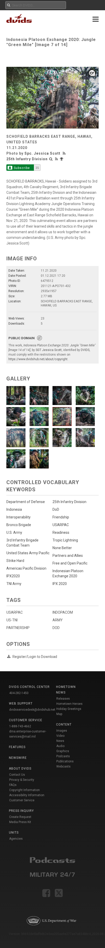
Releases (63, 698)
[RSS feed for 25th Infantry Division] (56, 159)
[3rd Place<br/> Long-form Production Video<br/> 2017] (62, 159)
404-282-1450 (19, 693)
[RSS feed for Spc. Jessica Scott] (65, 153)
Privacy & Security (21, 780)
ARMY (57, 620)
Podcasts (63, 756)
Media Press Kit (20, 822)
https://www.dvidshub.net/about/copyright (38, 359)
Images (61, 730)
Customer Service (21, 800)
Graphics (62, 751)
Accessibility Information (26, 795)
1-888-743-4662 (20, 726)
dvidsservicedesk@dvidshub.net (32, 709)
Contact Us (17, 774)
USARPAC (14, 612)
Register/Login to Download (34, 657)
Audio (60, 746)
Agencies (16, 838)
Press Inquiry (21, 811)
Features (17, 747)
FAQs (13, 785)
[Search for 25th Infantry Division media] (51, 159)
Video (60, 736)
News (60, 741)
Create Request (20, 817)
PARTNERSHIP (18, 628)
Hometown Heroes (69, 704)
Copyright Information (24, 790)
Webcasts (63, 766)
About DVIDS (20, 768)
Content (64, 724)
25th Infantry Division (27, 159)
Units (14, 832)
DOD (56, 628)
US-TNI (12, 620)
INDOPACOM (62, 612)
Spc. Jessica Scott (42, 153)
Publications (65, 761)
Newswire (18, 758)
